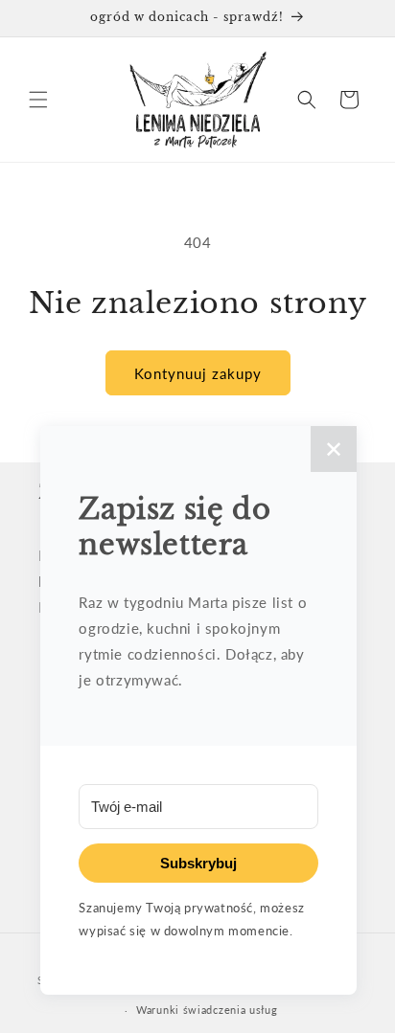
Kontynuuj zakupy (198, 373)
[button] (38, 100)
